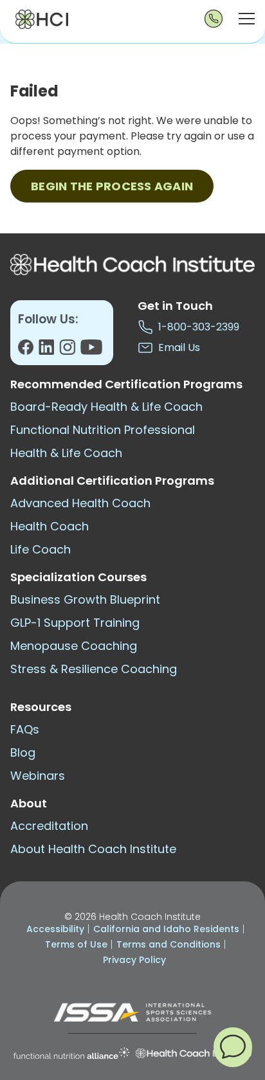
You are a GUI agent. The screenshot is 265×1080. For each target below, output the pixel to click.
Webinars (37, 776)
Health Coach (49, 526)
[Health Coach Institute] (193, 1053)
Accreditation (49, 826)
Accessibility (55, 929)
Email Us (176, 347)
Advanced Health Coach (80, 503)
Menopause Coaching (73, 646)
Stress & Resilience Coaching (93, 669)
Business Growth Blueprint (85, 599)
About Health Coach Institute (93, 849)
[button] (233, 1046)
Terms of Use (76, 944)
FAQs (24, 729)
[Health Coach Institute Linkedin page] (49, 351)
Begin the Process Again (112, 186)
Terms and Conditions (168, 944)
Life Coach (40, 549)
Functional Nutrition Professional (102, 430)
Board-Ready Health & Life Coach (106, 407)
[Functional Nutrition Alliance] (71, 1053)
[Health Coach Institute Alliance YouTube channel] (91, 351)
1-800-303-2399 (196, 327)
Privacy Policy (134, 959)
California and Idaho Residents (166, 929)
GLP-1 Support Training (75, 623)
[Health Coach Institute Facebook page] (28, 351)
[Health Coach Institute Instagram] (69, 351)
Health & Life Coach (66, 453)
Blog (22, 752)
